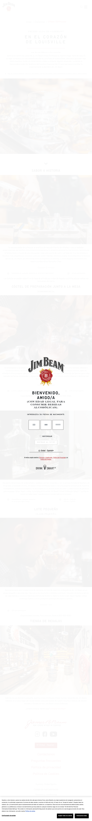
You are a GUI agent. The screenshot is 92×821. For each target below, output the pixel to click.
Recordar (47, 436)
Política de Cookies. (46, 459)
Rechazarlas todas (82, 816)
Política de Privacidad (59, 457)
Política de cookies (30, 811)
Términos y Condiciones (45, 457)
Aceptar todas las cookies (65, 816)
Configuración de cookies (9, 816)
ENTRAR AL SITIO (46, 442)
